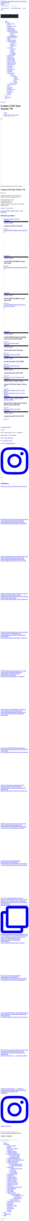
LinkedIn (12, 211)
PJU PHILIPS (13, 54)
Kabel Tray (9, 27)
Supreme (9, 93)
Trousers (9, 94)
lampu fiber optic (5, 8)
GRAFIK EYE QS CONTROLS (16, 78)
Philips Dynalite (13, 83)
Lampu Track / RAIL (11, 62)
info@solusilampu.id (10, 443)
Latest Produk (7, 1214)
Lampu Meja (10, 56)
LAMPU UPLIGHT (11, 64)
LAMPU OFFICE (11, 28)
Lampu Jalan (10, 47)
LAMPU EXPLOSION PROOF (15, 1160)
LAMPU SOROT (10, 57)
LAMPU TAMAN (11, 59)
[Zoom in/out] (1, 1218)
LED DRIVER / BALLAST (10, 67)
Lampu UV (9, 65)
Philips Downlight (12, 34)
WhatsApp (3, 212)
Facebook (3, 211)
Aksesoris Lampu (11, 23)
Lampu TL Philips (11, 61)
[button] (2, 4)
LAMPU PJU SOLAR (13, 49)
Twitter (8, 211)
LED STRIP (9, 71)
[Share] (4, 1218)
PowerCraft (9, 88)
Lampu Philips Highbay (13, 46)
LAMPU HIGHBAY (11, 41)
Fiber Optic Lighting (11, 26)
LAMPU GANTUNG (11, 40)
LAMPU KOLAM (11, 55)
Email (21, 211)
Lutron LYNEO (15, 81)
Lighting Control (11, 73)
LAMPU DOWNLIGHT (12, 31)
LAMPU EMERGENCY (12, 36)
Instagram (8, 427)
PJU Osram (12, 52)
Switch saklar (10, 92)
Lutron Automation (13, 75)
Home (5, 1143)
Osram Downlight (14, 32)
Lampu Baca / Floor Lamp (14, 1201)
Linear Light (10, 87)
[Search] (16, 1140)
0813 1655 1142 (8, 440)
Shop (5, 1212)
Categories (7, 22)
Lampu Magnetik (11, 69)
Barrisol (9, 24)
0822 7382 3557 (9, 438)
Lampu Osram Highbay (13, 43)
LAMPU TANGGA (11, 60)
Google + (17, 211)
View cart (3, 1136)
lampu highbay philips (16, 8)
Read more (6, 220)
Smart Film (9, 90)
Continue (9, 1136)
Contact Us (3, 102)
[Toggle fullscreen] (3, 1218)
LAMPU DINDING (11, 30)
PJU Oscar (12, 51)
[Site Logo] (14, 2)
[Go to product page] (16, 219)
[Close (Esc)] (6, 1218)
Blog (6, 98)
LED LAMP (9, 70)
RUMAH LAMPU (11, 89)
